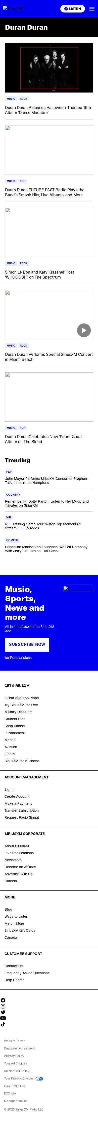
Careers (11, 881)
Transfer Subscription (22, 810)
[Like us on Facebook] (5, 1000)
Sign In (10, 789)
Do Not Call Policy (16, 1071)
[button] (92, 9)
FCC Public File (14, 1086)
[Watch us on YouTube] (5, 1018)
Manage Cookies (15, 1101)
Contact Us (14, 966)
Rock (23, 99)
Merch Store (14, 923)
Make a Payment (18, 803)
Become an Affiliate (20, 867)
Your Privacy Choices (19, 1078)
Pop (22, 181)
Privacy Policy (14, 1056)
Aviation (11, 747)
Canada (11, 937)
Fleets (10, 754)
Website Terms (14, 1041)
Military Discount (18, 712)
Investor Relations (19, 853)
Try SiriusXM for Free (21, 705)
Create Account (17, 796)
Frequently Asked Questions (27, 973)
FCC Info (10, 1093)
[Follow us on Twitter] (5, 1012)
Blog (8, 909)
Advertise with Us (18, 874)
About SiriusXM (17, 846)
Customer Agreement (19, 1048)
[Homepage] (19, 9)
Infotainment (15, 733)
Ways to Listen (16, 916)
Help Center (14, 980)
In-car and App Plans (22, 698)
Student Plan (15, 719)
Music (11, 99)
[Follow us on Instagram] (5, 1006)
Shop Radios (15, 726)
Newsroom (13, 860)
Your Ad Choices (15, 1063)
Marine (10, 740)
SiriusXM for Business (22, 761)
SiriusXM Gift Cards (20, 930)
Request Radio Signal (22, 817)
